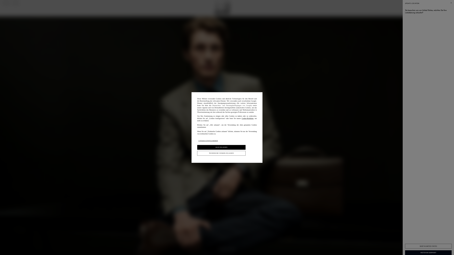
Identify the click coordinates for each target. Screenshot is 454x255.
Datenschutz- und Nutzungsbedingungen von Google (231, 105)
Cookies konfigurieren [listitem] (208, 141)
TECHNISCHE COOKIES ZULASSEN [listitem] (221, 153)
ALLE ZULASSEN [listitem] (221, 147)
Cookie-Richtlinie (247, 118)
